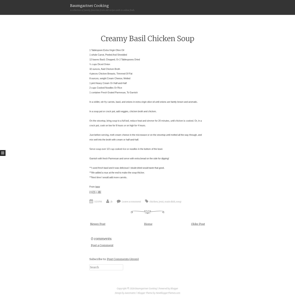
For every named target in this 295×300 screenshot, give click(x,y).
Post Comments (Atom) (123, 259)
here (97, 186)
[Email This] (90, 192)
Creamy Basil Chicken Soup (147, 38)
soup (178, 201)
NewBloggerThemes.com (168, 293)
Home (148, 224)
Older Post (198, 224)
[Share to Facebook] (99, 192)
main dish (170, 201)
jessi (161, 201)
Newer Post (97, 224)
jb (111, 201)
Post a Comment (102, 245)
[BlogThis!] (93, 192)
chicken (153, 201)
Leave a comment (131, 201)
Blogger (174, 288)
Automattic (130, 293)
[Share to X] (96, 192)
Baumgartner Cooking (89, 5)
